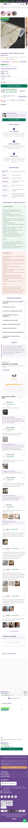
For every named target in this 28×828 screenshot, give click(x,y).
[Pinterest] (9, 796)
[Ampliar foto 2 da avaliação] (11, 516)
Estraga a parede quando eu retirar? (11, 324)
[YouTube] (15, 796)
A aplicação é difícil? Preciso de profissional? (10, 315)
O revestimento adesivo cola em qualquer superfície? (13, 302)
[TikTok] (12, 796)
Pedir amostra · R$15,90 (14, 119)
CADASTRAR (14, 767)
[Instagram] (5, 796)
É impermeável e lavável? (9, 307)
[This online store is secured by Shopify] (4, 801)
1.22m (7, 73)
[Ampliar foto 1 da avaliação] (5, 412)
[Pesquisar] (18, 4)
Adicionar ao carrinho (14, 85)
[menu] (2, 4)
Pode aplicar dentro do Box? (10, 328)
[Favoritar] (21, 709)
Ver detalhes (11, 748)
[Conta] (23, 4)
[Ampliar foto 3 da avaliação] (17, 516)
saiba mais (22, 90)
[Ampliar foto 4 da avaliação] (5, 589)
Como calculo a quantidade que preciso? (13, 310)
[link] (12, 689)
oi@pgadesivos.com (7, 792)
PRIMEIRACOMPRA (22, 96)
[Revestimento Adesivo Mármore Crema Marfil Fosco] (12, 721)
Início (2, 7)
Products (6, 7)
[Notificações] (21, 4)
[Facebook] (2, 796)
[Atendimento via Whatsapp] (25, 821)
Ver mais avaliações (14, 631)
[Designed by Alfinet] (14, 818)
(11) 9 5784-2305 (6, 791)
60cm (3, 73)
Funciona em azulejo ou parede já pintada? (13, 332)
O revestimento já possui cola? (10, 320)
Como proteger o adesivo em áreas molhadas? (11, 337)
